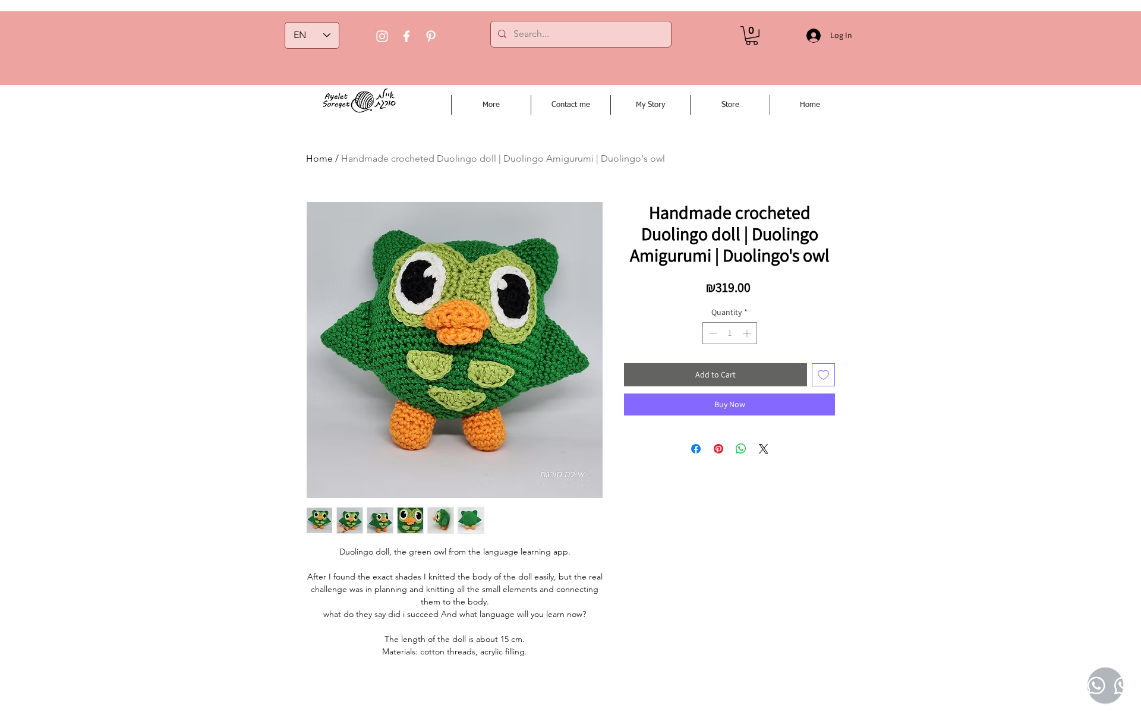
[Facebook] (406, 36)
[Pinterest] (431, 36)
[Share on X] (764, 449)
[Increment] (747, 333)
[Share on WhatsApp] (741, 449)
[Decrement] (711, 333)
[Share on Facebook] (696, 449)
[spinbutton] (729, 333)
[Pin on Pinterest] (718, 449)
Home (319, 158)
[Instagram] (382, 36)
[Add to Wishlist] (823, 374)
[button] (751, 35)
